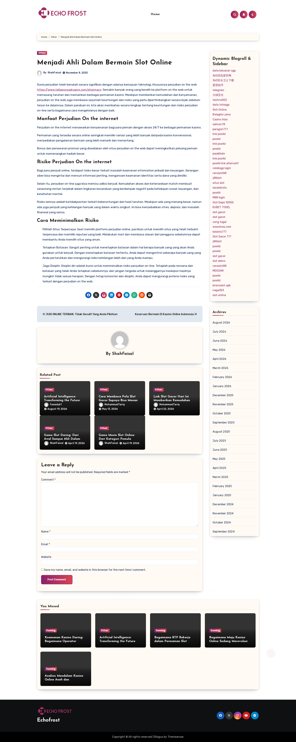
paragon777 (220, 129)
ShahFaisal (54, 72)
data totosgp (221, 104)
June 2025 (220, 449)
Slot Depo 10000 (223, 202)
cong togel (219, 222)
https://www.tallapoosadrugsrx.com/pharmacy (69, 89)
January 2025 (222, 495)
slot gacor (219, 212)
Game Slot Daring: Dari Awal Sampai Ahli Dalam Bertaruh (62, 439)
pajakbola (219, 153)
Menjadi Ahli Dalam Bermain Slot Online (104, 62)
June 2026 (220, 340)
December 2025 (223, 395)
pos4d (216, 139)
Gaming (50, 630)
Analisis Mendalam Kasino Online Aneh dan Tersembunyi (64, 679)
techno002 (220, 99)
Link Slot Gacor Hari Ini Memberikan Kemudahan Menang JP (171, 400)
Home (155, 14)
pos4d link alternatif (226, 163)
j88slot (217, 177)
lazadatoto (220, 187)
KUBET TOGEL (221, 207)
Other (42, 52)
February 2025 (222, 486)
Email (45, 544)
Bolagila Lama (222, 114)
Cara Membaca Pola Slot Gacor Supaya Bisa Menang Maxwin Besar (119, 400)
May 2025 (219, 458)
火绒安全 (218, 95)
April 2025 (219, 468)
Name (45, 531)
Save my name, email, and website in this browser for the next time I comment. (95, 569)
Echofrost (48, 720)
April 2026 (219, 359)
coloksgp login (222, 168)
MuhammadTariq (114, 404)
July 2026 (219, 331)
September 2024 (224, 531)
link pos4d (219, 134)
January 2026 (222, 386)
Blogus (158, 736)
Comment (48, 479)
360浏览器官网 (222, 75)
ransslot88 (219, 173)
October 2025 (222, 413)
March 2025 (220, 477)
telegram (218, 90)
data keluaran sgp (224, 70)
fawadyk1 (56, 404)
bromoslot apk (222, 285)
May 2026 (219, 349)
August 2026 (221, 322)
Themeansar (175, 736)
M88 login (219, 197)
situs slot (218, 182)
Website (46, 557)
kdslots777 (219, 231)
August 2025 (221, 431)
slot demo (219, 260)
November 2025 (223, 404)
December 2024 (223, 504)
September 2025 (224, 422)
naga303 (218, 290)
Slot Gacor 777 (222, 236)
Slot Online (220, 109)
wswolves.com (222, 226)
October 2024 (222, 522)
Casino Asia (220, 119)
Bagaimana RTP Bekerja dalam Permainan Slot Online (172, 641)
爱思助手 (218, 85)
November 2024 (223, 513)
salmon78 (219, 124)
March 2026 (220, 368)
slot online (219, 295)
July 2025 (219, 440)
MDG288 (218, 270)
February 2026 (222, 377)
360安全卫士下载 (223, 80)
